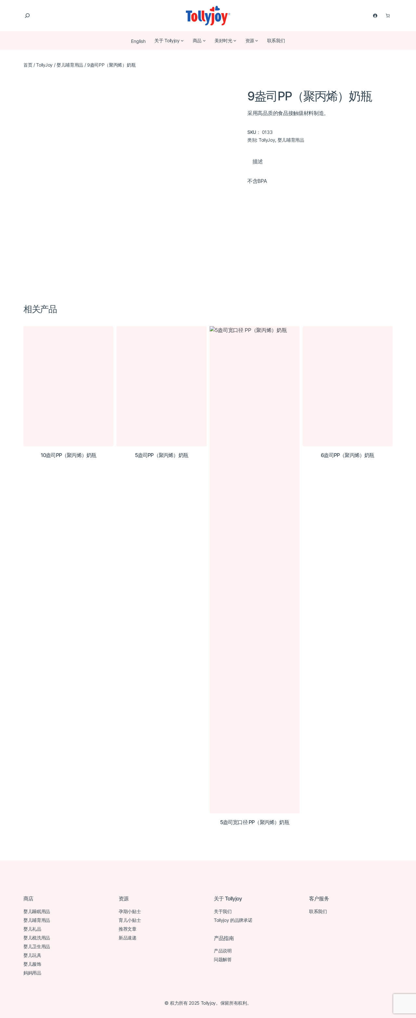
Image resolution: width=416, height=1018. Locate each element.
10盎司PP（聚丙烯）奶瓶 (69, 455)
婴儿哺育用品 (70, 65)
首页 (27, 65)
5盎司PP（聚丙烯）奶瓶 (161, 455)
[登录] (375, 15)
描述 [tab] (258, 161)
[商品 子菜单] (204, 40)
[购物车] (388, 15)
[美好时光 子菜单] (234, 40)
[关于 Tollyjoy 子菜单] (182, 40)
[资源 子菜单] (256, 40)
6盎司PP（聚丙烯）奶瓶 (347, 455)
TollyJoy (44, 65)
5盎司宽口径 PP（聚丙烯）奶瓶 (254, 822)
